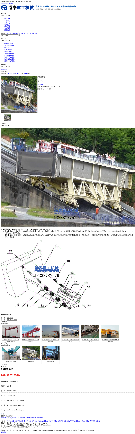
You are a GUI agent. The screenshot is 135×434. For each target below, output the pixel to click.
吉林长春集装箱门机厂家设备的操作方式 (30, 340)
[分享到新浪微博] (44, 89)
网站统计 (4, 432)
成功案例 (7, 26)
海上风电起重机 (9, 59)
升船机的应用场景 (12, 320)
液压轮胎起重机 (9, 61)
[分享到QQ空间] (41, 89)
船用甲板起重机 (9, 55)
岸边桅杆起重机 (21, 33)
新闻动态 (7, 24)
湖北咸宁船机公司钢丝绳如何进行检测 (110, 340)
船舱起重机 (8, 51)
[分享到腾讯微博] (47, 89)
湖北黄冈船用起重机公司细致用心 (90, 340)
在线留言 (7, 28)
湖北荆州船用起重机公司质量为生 (70, 340)
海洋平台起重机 (9, 57)
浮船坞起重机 (11, 33)
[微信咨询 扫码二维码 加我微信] (130, 45)
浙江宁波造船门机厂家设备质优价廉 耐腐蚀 (10, 340)
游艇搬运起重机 (9, 53)
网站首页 (7, 18)
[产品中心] (130, 50)
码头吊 (29, 33)
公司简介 (7, 20)
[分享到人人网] (50, 89)
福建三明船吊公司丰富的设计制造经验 (50, 340)
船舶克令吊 (35, 33)
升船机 (25, 73)
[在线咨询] (130, 55)
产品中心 (4, 3)
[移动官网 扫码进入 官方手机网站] (130, 40)
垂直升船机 (10, 318)
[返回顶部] (130, 60)
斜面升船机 (30, 361)
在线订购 (40, 84)
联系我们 (10, 3)
